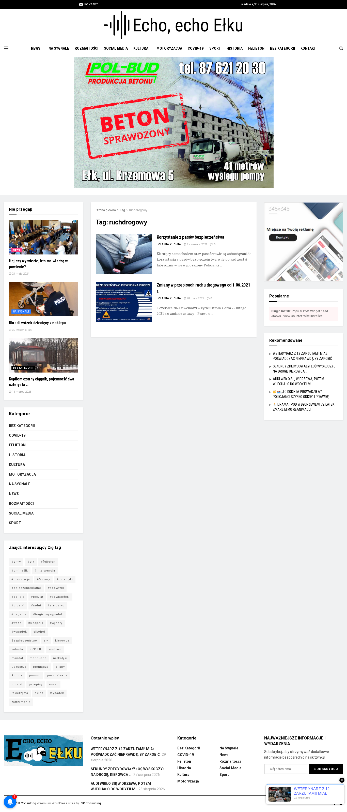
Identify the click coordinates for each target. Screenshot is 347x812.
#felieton (48, 561)
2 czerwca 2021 (196, 244)
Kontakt (90, 4)
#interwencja (45, 570)
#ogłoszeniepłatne (26, 588)
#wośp (16, 623)
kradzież (55, 649)
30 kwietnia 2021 (22, 330)
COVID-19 (196, 48)
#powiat (37, 597)
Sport (215, 48)
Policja (17, 675)
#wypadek (19, 631)
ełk (46, 640)
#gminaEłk (19, 570)
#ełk (30, 561)
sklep (39, 693)
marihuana (38, 658)
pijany (60, 666)
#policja (17, 597)
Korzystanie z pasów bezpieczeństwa (190, 237)
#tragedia (18, 614)
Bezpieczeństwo (24, 640)
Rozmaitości (86, 48)
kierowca (62, 640)
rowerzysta (19, 693)
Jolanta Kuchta (169, 244)
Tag (122, 210)
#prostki (17, 605)
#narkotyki (65, 579)
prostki (16, 684)
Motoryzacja (169, 48)
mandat (17, 658)
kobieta (17, 649)
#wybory (56, 623)
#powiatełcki (60, 597)
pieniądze (41, 666)
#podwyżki (56, 588)
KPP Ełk (36, 649)
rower (53, 684)
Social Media (116, 48)
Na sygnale (59, 48)
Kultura (140, 48)
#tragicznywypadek (48, 614)
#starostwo (56, 605)
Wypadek (57, 693)
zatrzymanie (20, 702)
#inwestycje (20, 579)
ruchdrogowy (138, 210)
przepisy (35, 684)
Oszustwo (18, 666)
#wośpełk (35, 623)
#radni (36, 605)
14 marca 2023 (21, 391)
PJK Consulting (25, 803)
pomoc (34, 675)
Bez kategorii (282, 48)
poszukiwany (57, 675)
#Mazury (43, 579)
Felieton (256, 48)
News (35, 48)
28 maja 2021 (195, 298)
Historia (235, 48)
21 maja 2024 (20, 273)
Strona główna (106, 210)
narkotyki (60, 658)
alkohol (39, 631)
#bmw (16, 561)
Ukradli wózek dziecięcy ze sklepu (37, 322)
